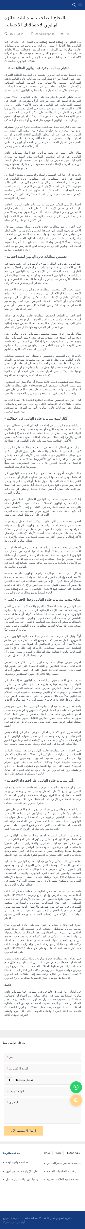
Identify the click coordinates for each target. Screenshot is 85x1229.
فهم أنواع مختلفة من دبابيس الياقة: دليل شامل (23, 1179)
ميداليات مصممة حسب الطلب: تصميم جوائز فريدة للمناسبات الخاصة (64, 1171)
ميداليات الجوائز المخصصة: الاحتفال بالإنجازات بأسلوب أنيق (23, 1171)
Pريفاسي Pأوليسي (14, 1222)
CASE (47, 1152)
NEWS (58, 1152)
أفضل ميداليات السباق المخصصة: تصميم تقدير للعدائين (64, 1163)
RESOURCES (73, 1152)
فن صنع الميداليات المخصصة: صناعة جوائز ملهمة (19, 1162)
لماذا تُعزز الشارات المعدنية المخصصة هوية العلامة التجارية (64, 1179)
